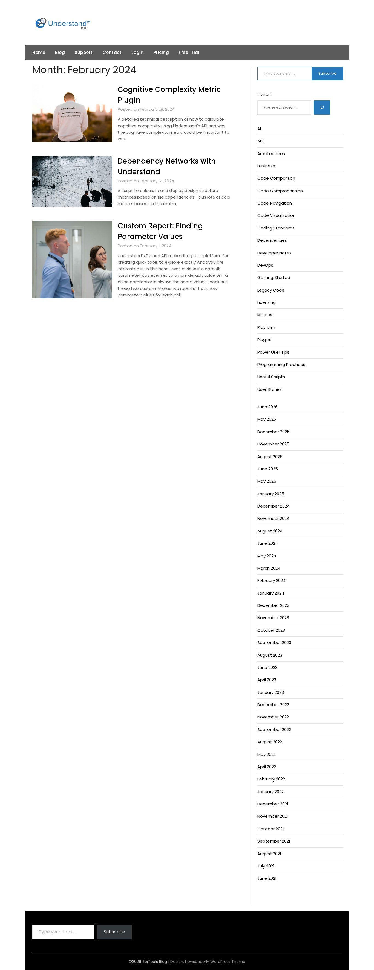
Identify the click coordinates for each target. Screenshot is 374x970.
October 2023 (271, 630)
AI (259, 129)
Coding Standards (276, 228)
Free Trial (189, 52)
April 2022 (266, 767)
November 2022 (273, 717)
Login (137, 52)
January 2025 (270, 494)
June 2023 (267, 667)
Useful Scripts (271, 377)
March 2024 (268, 568)
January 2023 (270, 692)
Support (84, 52)
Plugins (264, 339)
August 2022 (269, 742)
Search (264, 94)
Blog (60, 52)
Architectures (271, 153)
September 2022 (274, 729)
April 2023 (266, 680)
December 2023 (273, 605)
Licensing (266, 302)
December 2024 (273, 506)
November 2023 (273, 618)
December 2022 (273, 704)
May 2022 (266, 754)
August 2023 (269, 655)
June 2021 (267, 878)
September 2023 (274, 642)
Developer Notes (274, 253)
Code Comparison (276, 178)
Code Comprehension (280, 191)
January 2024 (270, 593)
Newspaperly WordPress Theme (215, 961)
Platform (266, 327)
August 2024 (270, 531)
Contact (112, 52)
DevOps (265, 265)
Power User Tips (273, 352)
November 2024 (273, 518)
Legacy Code (270, 290)
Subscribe (327, 73)
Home (38, 52)
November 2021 (272, 816)
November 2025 (273, 444)
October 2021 (270, 829)
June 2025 (267, 469)
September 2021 (273, 841)
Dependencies (272, 240)
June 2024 (267, 543)
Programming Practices (281, 364)
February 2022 (271, 779)
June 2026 (267, 407)
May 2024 (266, 556)
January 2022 (270, 791)
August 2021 (269, 854)
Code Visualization (276, 215)
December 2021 (272, 804)
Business (266, 166)
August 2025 (270, 456)
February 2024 (271, 580)
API (260, 141)
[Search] (322, 107)
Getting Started (273, 277)
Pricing (161, 52)
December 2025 (273, 432)
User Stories (269, 389)
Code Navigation (274, 203)
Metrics (264, 314)
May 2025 (266, 481)
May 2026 (266, 419)
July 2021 (265, 866)
